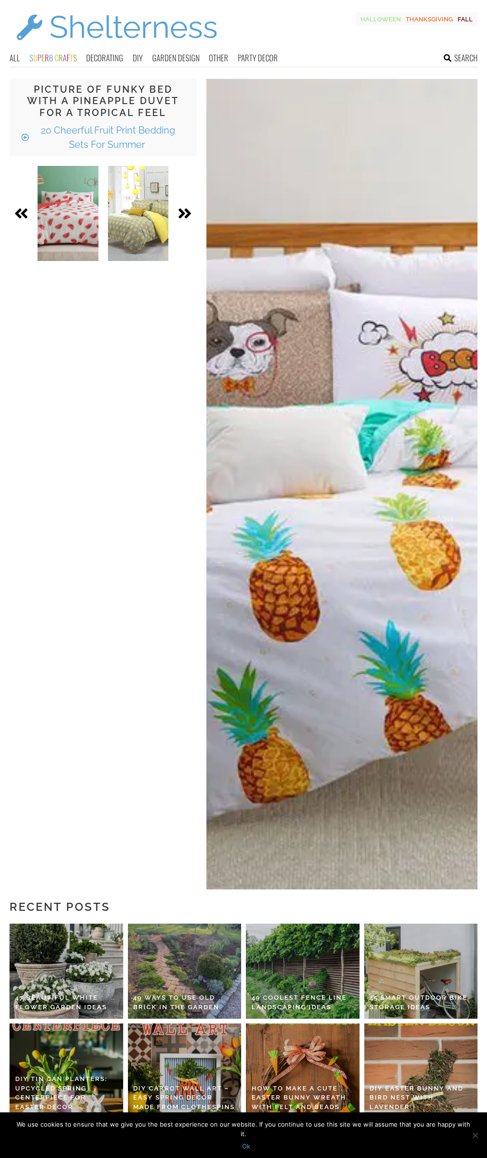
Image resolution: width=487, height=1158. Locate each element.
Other (218, 58)
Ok (246, 1146)
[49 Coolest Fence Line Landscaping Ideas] (303, 971)
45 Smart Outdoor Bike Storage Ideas (419, 1002)
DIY (138, 58)
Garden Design (176, 58)
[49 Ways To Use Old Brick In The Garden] (185, 971)
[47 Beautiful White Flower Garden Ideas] (66, 971)
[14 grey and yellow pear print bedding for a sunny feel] (138, 213)
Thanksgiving (429, 19)
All (15, 58)
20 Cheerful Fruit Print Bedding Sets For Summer (107, 137)
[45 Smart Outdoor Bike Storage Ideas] (421, 971)
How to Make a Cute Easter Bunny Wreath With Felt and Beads (299, 1097)
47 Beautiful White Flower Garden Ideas (61, 1002)
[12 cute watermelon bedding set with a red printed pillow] (68, 213)
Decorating (104, 58)
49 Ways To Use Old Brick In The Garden (176, 1002)
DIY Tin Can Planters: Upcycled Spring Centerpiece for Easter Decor (61, 1092)
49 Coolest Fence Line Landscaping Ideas (299, 1002)
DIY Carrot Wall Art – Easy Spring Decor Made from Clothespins (184, 1097)
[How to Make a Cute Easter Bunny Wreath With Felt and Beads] (303, 1071)
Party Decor (258, 58)
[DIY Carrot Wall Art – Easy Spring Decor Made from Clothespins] (185, 1071)
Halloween (380, 19)
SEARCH (465, 58)
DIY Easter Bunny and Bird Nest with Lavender (416, 1097)
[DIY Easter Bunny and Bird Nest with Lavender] (421, 1071)
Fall (465, 19)
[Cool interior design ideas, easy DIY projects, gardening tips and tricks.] (117, 45)
